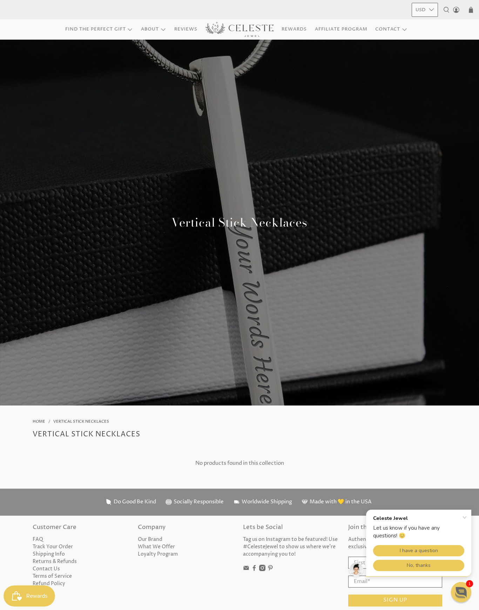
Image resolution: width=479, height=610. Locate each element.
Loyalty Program (158, 554)
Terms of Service (52, 576)
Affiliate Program (341, 29)
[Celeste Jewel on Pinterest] (270, 569)
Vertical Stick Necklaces (81, 421)
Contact (387, 29)
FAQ (38, 539)
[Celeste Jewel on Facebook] (254, 569)
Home (39, 421)
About (150, 29)
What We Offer (156, 546)
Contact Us (46, 568)
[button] (461, 592)
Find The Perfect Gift (95, 29)
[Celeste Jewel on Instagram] (262, 569)
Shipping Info (49, 554)
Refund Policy (49, 583)
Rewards (294, 29)
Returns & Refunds (55, 561)
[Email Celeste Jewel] (246, 569)
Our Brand (150, 539)
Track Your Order (53, 546)
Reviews (185, 29)
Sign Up (395, 600)
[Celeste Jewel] (239, 29)
